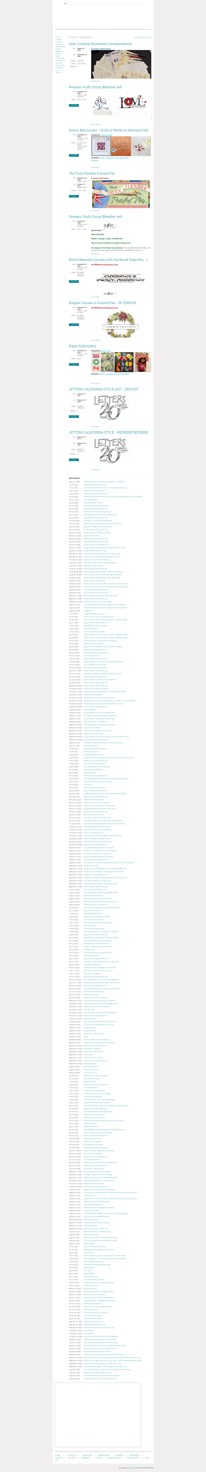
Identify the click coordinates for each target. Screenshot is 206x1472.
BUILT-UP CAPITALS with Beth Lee (95, 722)
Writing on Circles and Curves (94, 1058)
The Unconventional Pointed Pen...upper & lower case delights (104, 605)
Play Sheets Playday (90, 1226)
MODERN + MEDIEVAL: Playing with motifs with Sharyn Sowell (105, 878)
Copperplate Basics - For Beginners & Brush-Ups (100, 1301)
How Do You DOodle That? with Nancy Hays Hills (100, 1241)
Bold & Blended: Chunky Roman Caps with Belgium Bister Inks (104, 1130)
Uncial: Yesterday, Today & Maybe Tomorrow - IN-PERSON (103, 572)
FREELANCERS (132, 1458)
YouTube (58, 63)
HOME (57, 1455)
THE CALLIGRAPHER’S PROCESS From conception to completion (106, 779)
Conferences (60, 58)
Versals (86, 1037)
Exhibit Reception (90, 710)
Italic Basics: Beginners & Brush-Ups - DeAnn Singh (101, 1343)
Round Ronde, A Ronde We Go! (94, 1169)
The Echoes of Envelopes (92, 728)
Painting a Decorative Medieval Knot (96, 1085)
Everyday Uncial (89, 950)
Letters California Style (91, 536)
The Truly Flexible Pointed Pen (92, 173)
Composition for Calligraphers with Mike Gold (99, 719)
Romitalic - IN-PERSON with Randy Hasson (98, 527)
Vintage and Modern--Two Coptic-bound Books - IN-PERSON (104, 482)
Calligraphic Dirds (90, 1028)
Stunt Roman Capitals (91, 752)
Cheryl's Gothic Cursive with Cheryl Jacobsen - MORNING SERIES (106, 635)
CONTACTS (71, 1455)
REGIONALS (134, 1455)
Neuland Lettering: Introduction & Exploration (99, 1151)
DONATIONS (60, 60)
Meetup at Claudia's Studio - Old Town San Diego (100, 884)
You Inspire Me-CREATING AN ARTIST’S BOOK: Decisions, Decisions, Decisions (110, 1193)
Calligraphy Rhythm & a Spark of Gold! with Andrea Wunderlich (105, 794)
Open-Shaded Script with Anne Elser (96, 1313)
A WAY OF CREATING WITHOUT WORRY (98, 947)
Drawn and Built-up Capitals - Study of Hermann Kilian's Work (105, 1256)
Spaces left (73, 66)
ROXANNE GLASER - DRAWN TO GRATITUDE (100, 968)
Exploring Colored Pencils (92, 1139)
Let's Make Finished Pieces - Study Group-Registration (102, 980)
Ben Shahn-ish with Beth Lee (93, 896)
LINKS (99, 1458)
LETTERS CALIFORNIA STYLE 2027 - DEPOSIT (103, 389)
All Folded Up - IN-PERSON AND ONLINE (98, 521)
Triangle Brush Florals (91, 1286)
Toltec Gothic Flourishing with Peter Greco (98, 953)
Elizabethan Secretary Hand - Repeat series (98, 1112)
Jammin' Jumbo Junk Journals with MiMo (98, 1133)
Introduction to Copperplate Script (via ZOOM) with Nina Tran (105, 1355)
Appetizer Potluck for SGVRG (93, 734)
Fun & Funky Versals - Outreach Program (97, 1094)
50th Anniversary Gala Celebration (95, 749)
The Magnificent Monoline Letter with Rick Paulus (100, 515)
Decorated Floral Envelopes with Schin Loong (99, 1328)
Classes (58, 53)
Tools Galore (88, 1271)
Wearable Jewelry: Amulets (93, 695)
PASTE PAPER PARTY (91, 629)
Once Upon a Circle (90, 1073)
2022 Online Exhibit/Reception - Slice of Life (99, 1025)
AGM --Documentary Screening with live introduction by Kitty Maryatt (107, 1370)
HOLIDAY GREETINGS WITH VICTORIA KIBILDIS (101, 1337)
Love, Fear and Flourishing (92, 1316)
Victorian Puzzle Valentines (93, 1154)
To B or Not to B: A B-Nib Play (93, 992)
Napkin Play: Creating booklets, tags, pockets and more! (102, 983)
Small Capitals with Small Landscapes (96, 1202)
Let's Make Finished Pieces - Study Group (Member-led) (102, 989)
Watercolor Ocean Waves (92, 1304)
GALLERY (72, 1458)
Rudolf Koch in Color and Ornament (96, 1076)
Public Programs (61, 46)
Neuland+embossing (91, 995)
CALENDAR (87, 1455)
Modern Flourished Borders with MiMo (97, 1103)
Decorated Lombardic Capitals (94, 815)
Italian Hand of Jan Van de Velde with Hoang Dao (100, 641)
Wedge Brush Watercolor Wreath (95, 1325)
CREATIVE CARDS (90, 1019)
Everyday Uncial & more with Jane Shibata (98, 602)
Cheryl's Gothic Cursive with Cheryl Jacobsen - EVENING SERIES (106, 638)
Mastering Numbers (90, 1064)
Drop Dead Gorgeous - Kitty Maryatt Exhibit (98, 1298)
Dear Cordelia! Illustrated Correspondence (100, 44)
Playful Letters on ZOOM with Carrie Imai (98, 1373)
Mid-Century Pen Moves (92, 1079)
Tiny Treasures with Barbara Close (95, 890)
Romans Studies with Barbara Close (96, 677)
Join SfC (58, 72)
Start (74, 48)
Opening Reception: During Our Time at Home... (100, 1250)
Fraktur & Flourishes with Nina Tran (96, 905)
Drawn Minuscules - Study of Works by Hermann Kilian (110, 130)
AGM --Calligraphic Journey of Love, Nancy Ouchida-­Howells (104, 1259)
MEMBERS (86, 1458)
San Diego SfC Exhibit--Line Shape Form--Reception (101, 932)
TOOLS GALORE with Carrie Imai (95, 665)
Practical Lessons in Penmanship (95, 1295)
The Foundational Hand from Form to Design (99, 1283)
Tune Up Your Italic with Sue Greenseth (97, 767)
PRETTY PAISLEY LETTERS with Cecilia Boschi (100, 680)
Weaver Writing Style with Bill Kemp (96, 590)
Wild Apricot (132, 1468)
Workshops (59, 44)
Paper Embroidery (82, 346)
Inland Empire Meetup (91, 866)
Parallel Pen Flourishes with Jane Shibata (97, 512)
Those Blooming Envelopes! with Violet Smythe (99, 809)
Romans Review (89, 1268)
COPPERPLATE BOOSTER (93, 914)
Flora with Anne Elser (91, 1310)
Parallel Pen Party (90, 1082)
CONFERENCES (114, 1458)
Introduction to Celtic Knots (93, 1142)
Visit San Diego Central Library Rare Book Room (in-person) (103, 704)
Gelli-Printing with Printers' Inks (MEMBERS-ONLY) (101, 893)
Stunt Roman (88, 785)
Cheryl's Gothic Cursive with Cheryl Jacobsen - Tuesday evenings (105, 620)
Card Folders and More (91, 1070)
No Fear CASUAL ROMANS (93, 1097)
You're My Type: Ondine (92, 656)
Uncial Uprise (88, 1055)
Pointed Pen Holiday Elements (94, 1184)
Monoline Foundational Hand (94, 1280)
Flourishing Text (89, 1331)
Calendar (59, 42)
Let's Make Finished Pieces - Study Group (97, 818)
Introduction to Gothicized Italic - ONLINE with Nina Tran (103, 1364)
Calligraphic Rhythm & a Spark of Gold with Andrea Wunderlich (105, 608)
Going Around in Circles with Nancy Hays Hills (99, 698)
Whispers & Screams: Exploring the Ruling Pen (99, 1043)
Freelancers (59, 68)
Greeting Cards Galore (91, 1220)
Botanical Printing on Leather (93, 566)
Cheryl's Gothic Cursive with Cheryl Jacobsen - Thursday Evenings (106, 584)
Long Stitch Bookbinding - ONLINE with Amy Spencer (102, 1376)
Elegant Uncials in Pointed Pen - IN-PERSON (102, 303)
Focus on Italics (89, 1334)
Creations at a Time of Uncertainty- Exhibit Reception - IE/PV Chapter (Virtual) (110, 1199)
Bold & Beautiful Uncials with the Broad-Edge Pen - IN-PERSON (116, 260)
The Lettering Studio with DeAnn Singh (97, 827)
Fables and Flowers (90, 926)
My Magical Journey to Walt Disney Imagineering (100, 716)
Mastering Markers (90, 773)
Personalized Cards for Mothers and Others (98, 782)
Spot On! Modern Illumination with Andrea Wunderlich (102, 908)
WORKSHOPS (103, 1455)
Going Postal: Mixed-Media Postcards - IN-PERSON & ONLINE (105, 692)
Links (57, 70)
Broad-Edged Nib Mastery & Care (95, 485)
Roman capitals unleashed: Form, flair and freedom (101, 596)
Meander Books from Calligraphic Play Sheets (99, 1208)
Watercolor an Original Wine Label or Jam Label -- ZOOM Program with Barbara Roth (113, 1361)
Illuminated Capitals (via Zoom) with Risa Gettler (100, 1349)
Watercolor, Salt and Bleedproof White (97, 917)
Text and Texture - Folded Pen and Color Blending (100, 1013)
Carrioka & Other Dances (92, 911)
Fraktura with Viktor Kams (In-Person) (96, 803)
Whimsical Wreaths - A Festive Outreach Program (100, 563)
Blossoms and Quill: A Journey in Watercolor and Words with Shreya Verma (109, 758)
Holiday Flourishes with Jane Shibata (96, 689)
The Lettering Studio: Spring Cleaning (96, 653)
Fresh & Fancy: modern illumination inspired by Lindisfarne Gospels (106, 1106)
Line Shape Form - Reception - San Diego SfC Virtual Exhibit (104, 872)
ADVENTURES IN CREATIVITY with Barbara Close (101, 902)
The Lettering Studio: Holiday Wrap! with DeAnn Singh (102, 554)
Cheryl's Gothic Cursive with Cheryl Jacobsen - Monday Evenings (105, 587)
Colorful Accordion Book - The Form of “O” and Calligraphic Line (105, 488)
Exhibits (58, 49)
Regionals (59, 51)
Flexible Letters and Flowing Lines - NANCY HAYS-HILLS (103, 524)
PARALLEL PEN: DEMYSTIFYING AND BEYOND (100, 1163)
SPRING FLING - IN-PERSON (94, 644)
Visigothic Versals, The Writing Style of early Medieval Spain (104, 662)
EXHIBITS (119, 1455)
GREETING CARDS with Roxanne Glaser (97, 839)
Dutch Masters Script (91, 1277)
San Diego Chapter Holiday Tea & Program (98, 1175)
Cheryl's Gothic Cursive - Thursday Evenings (98, 617)
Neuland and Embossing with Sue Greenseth (98, 857)
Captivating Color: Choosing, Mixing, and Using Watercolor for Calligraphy (109, 863)
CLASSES (58, 1458)
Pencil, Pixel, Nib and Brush (93, 1319)
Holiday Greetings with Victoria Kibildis (97, 1352)
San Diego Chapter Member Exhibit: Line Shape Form (101, 962)
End (74, 54)
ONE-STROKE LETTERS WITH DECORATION (100, 1022)
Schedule (73, 61)
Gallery (58, 56)
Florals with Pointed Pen (92, 965)
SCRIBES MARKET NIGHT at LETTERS (97, 533)
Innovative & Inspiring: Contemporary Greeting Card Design (103, 743)
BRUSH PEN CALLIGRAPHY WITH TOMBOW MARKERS (103, 647)
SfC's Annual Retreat (91, 500)
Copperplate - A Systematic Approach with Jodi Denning (102, 674)
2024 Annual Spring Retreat (93, 770)
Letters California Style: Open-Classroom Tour (99, 806)
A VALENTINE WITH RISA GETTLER (96, 542)
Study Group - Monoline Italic (94, 1034)
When (74, 91)
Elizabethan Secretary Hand (93, 1145)
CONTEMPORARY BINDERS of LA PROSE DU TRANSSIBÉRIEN (105, 1214)
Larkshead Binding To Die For (93, 503)
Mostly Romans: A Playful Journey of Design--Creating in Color (105, 548)
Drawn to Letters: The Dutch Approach (97, 1040)
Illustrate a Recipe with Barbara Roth (96, 506)
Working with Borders (91, 956)
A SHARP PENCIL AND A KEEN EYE (96, 944)
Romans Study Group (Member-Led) (96, 1187)
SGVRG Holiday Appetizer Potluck (95, 551)
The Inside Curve (89, 1010)
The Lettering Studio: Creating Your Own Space (99, 725)
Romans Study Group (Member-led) (95, 87)
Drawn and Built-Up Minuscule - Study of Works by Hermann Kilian (106, 737)
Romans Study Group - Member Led (96, 1229)
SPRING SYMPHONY (91, 1127)
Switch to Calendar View (143, 37)
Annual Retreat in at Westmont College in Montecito (101, 938)
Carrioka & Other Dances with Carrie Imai (98, 731)
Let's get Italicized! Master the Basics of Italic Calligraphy (103, 836)
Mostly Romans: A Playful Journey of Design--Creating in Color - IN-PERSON (109, 701)
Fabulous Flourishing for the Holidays (96, 1007)
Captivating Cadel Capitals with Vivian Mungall (100, 1340)
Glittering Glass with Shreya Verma (95, 668)
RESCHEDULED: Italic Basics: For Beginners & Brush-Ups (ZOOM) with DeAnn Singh (112, 1358)
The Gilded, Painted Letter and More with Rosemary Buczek (103, 821)
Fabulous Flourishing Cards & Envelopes (97, 1172)
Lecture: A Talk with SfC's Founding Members (99, 1292)
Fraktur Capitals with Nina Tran (94, 581)
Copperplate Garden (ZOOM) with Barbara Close (100, 1379)
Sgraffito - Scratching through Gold (95, 875)
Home (58, 37)
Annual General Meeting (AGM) (94, 491)
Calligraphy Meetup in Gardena (94, 614)
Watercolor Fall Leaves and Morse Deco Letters (99, 1190)
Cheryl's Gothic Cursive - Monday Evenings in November (102, 575)
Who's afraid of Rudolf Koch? (93, 1205)
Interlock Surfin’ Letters (91, 1211)
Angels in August (89, 1244)
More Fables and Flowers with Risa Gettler (98, 899)
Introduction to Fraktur (91, 1235)
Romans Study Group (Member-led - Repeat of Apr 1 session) (104, 1121)
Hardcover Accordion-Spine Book (95, 1247)
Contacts (59, 39)
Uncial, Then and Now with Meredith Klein (98, 1307)
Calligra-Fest (88, 611)
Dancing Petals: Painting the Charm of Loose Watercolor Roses (105, 824)
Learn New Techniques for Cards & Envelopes (99, 848)
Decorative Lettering (90, 746)
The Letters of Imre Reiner (92, 974)
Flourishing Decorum (91, 1088)
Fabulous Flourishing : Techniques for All (97, 1232)
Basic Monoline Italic (91, 1067)
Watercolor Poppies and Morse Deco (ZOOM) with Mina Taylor (105, 1346)
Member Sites (60, 65)
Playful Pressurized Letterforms (94, 1115)
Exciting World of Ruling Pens (94, 1262)
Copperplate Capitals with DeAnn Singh (97, 1265)
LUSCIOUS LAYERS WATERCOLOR (96, 1217)
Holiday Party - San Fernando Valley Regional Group (101, 557)
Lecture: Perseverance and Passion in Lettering (99, 1001)
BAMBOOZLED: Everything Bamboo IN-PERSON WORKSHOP (105, 869)
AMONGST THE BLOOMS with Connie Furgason (100, 851)
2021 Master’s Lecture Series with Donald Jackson (101, 1238)
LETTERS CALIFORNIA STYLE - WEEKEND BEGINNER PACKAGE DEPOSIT (124, 432)
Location (73, 63)
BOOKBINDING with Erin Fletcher (95, 626)
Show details (95, 81)
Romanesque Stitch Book (92, 1049)
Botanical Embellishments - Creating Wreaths (99, 1181)
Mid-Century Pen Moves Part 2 (94, 920)
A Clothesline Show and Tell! (93, 755)
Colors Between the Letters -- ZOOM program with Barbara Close (105, 1367)
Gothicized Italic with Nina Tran (94, 788)
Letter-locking (88, 1253)
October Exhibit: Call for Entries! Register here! (99, 713)
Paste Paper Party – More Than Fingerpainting (99, 1100)
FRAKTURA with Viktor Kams (94, 800)
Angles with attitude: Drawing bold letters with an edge (102, 578)
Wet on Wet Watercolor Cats (93, 833)
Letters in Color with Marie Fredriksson (97, 560)
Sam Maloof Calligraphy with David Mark (98, 923)
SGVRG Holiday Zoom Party (93, 1322)
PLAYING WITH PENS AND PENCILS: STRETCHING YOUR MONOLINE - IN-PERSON (113, 497)
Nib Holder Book (89, 1274)
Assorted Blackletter (90, 1289)
